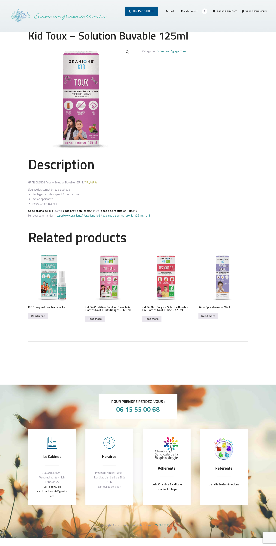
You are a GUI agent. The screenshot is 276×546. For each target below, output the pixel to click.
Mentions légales (165, 525)
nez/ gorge (172, 51)
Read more (38, 316)
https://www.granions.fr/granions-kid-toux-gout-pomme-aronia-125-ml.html (102, 215)
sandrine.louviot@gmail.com (52, 493)
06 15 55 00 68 (138, 409)
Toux (183, 51)
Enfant (161, 51)
